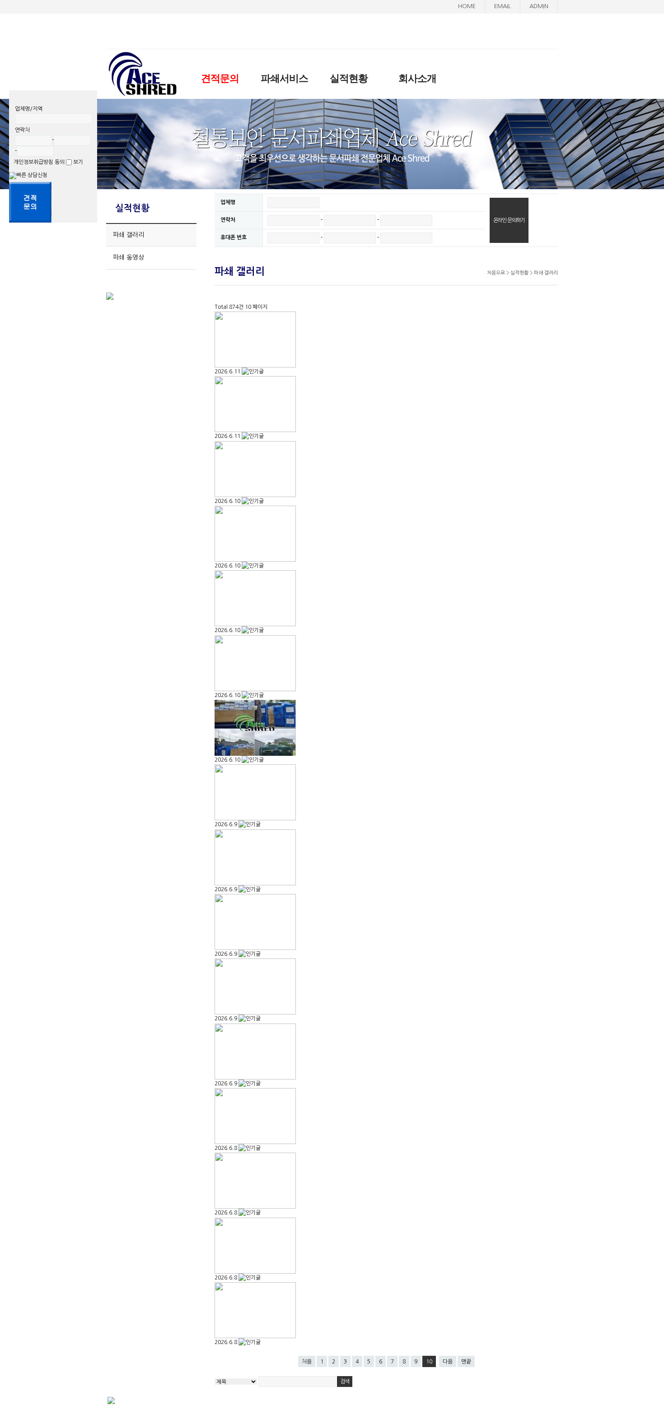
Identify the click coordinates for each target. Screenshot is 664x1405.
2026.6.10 (228, 501)
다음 (448, 1361)
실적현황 (349, 78)
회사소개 (417, 78)
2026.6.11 (228, 371)
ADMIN (538, 6)
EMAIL (502, 6)
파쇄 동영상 (128, 257)
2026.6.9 (226, 824)
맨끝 (466, 1361)
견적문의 (220, 78)
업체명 (227, 202)
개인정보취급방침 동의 (40, 162)
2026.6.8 (226, 1148)
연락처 (227, 220)
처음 (307, 1361)
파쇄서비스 (284, 78)
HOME (467, 6)
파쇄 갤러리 (128, 235)
